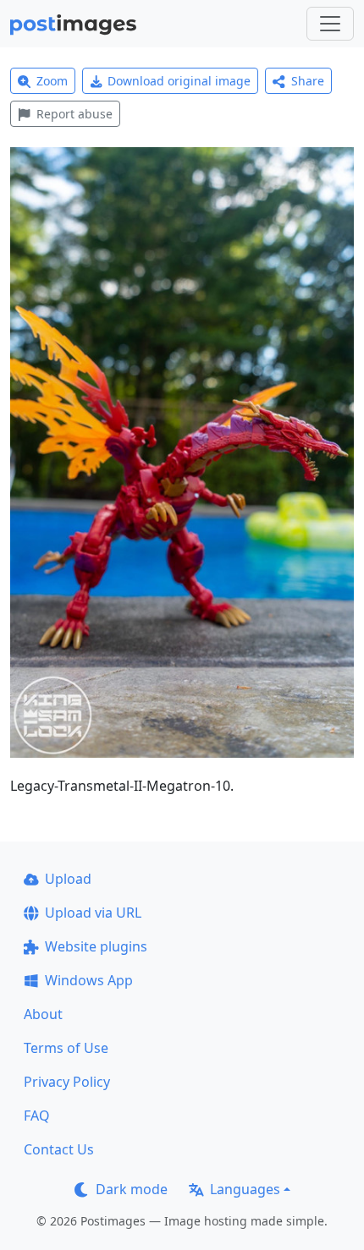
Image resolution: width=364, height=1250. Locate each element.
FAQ (37, 1115)
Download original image (179, 81)
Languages (245, 1189)
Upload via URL (93, 912)
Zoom (52, 81)
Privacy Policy (67, 1081)
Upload (68, 878)
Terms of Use (66, 1048)
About (43, 1014)
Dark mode (132, 1189)
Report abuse (74, 114)
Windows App (89, 980)
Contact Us (59, 1149)
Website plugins (96, 946)
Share (307, 81)
